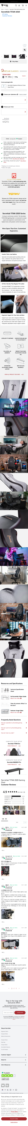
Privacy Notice (14, 1111)
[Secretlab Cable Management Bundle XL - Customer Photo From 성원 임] (22, 812)
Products (6, 9)
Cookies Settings (14, 1122)
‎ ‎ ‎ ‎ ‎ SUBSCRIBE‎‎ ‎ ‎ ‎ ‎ (20, 1012)
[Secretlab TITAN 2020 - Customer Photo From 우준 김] (5, 808)
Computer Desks (4, 1033)
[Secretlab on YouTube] (16, 1090)
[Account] (19, 5)
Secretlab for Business (5, 1047)
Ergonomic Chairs (4, 1031)
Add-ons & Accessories (5, 1036)
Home (2, 9)
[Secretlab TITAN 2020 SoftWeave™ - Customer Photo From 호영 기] (11, 808)
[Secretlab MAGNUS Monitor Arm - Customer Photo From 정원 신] (17, 812)
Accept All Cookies (14, 1118)
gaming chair (11, 218)
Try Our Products (4, 1049)
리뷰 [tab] (3, 819)
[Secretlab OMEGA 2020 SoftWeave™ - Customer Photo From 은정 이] (5, 812)
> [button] (19, 988)
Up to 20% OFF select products (14, 1)
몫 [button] (3, 850)
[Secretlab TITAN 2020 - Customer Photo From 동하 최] (11, 812)
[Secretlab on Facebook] (13, 1090)
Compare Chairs (4, 1040)
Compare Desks (4, 1044)
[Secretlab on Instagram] (10, 1090)
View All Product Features (12, 374)
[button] (14, 723)
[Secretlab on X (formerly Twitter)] (8, 1090)
